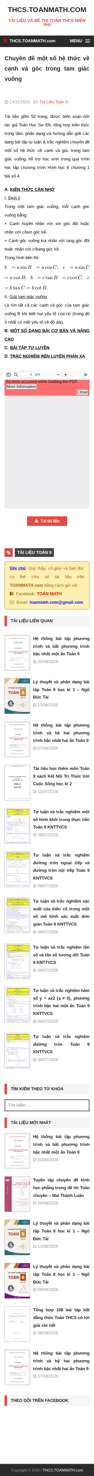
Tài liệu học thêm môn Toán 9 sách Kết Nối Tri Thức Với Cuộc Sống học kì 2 (61, 776)
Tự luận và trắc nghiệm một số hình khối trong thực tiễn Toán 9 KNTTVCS (61, 819)
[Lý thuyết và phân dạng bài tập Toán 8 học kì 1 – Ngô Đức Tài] (17, 1280)
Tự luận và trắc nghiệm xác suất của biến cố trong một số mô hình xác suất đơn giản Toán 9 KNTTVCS (61, 913)
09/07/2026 (48, 834)
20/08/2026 (48, 661)
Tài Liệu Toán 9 (53, 102)
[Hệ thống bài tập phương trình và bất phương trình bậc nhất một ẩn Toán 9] (19, 653)
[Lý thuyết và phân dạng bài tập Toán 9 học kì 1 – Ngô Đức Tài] (19, 696)
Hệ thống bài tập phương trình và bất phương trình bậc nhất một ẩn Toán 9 (61, 646)
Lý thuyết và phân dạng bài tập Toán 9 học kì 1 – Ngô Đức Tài (61, 690)
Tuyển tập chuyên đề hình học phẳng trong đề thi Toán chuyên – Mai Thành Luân (61, 1188)
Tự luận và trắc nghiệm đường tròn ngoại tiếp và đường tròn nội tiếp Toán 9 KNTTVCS (61, 867)
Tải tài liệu (50, 521)
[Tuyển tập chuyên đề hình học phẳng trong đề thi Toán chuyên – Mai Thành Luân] (17, 1194)
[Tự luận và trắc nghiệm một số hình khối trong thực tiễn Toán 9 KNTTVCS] (19, 826)
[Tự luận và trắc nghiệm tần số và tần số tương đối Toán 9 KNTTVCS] (19, 961)
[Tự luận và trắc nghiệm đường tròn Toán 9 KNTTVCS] (19, 1051)
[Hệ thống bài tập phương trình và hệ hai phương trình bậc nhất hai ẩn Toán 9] (19, 739)
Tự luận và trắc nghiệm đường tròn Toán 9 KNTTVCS (61, 1044)
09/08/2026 (48, 1289)
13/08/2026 (48, 705)
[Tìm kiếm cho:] (47, 1105)
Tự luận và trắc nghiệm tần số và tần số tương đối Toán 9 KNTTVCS (61, 955)
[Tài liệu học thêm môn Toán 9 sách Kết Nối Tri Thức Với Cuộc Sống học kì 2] (19, 782)
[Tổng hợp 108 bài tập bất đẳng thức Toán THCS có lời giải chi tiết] (17, 1324)
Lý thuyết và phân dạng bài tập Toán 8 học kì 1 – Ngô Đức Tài (61, 1274)
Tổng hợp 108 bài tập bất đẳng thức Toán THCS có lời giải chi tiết (61, 1318)
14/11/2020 (20, 102)
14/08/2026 (48, 1203)
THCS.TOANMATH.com (32, 41)
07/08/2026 (48, 748)
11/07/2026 (48, 791)
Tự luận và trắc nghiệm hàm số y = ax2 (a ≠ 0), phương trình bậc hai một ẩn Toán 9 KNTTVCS (61, 1002)
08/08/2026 (48, 1333)
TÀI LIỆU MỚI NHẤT (31, 1122)
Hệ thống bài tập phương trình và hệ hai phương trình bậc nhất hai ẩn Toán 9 (61, 733)
